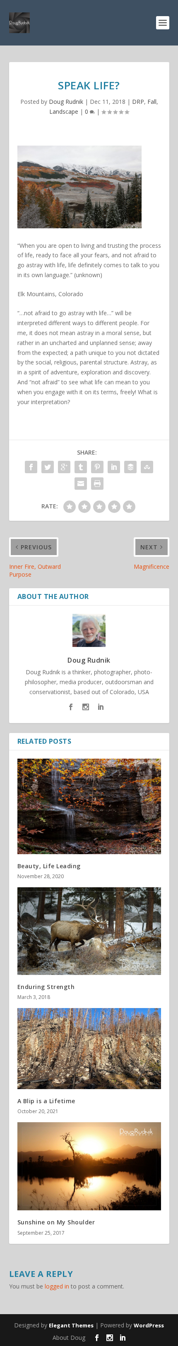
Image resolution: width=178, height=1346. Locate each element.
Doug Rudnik (66, 101)
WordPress (149, 1325)
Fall (151, 101)
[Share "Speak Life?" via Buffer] (130, 467)
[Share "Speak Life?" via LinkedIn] (114, 467)
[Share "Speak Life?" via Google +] (64, 467)
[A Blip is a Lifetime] (89, 1048)
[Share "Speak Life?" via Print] (97, 483)
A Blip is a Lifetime (46, 1101)
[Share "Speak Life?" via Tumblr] (80, 467)
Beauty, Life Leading (49, 866)
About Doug (69, 1337)
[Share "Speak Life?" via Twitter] (47, 467)
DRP (138, 101)
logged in (57, 1286)
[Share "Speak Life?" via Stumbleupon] (147, 467)
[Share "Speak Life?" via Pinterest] (97, 467)
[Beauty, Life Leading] (89, 806)
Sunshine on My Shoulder (56, 1222)
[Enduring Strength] (89, 931)
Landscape (63, 111)
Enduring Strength (46, 987)
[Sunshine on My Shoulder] (89, 1166)
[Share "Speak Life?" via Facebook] (31, 467)
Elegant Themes (71, 1325)
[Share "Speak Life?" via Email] (80, 483)
